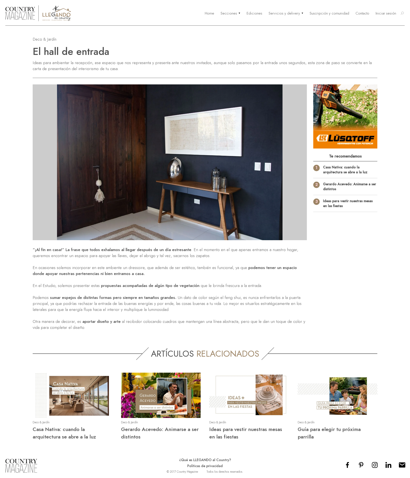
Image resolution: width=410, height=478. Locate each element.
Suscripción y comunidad (329, 13)
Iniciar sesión (386, 13)
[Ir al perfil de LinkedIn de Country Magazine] (388, 466)
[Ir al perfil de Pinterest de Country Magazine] (361, 466)
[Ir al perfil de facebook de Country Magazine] (347, 466)
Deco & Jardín (44, 39)
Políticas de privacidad (205, 465)
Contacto (362, 13)
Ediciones (254, 13)
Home (209, 13)
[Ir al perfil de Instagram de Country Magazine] (374, 466)
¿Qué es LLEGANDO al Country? (205, 459)
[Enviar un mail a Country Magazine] (402, 466)
